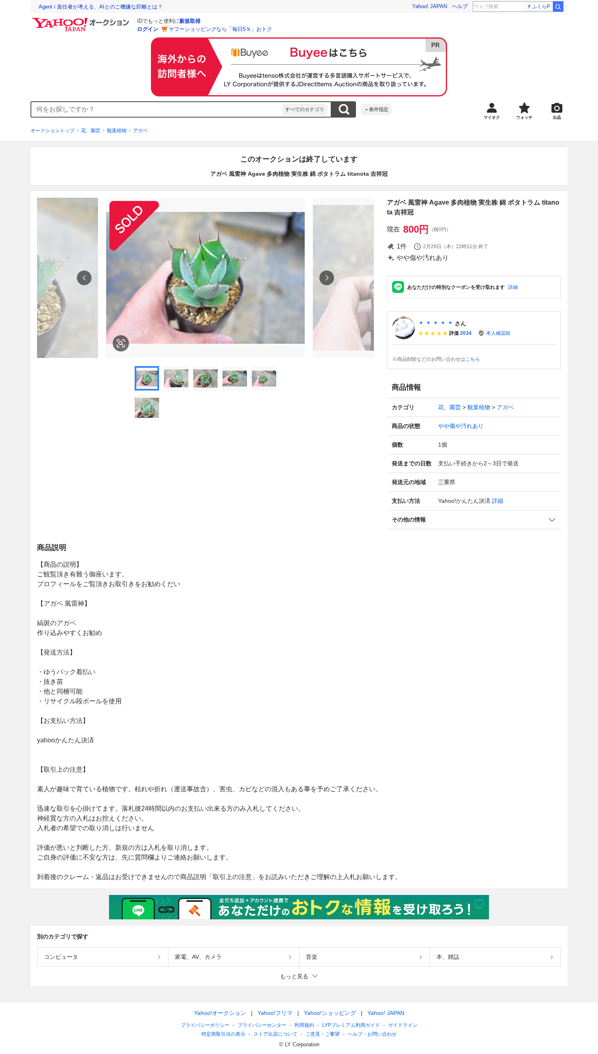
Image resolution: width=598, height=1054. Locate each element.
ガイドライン (402, 1025)
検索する (344, 109)
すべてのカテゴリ (304, 109)
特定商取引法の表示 (223, 1034)
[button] (474, 520)
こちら (472, 359)
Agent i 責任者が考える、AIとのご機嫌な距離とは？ (101, 7)
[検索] (558, 6)
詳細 (513, 287)
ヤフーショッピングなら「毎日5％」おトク (220, 29)
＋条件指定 (376, 109)
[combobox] (156, 109)
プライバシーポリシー (205, 1025)
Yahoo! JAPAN (429, 6)
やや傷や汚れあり (461, 426)
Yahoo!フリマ (275, 1013)
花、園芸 (90, 130)
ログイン (147, 29)
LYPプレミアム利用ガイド (351, 1025)
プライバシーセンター (262, 1025)
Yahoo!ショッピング (330, 1013)
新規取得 (190, 21)
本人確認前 (498, 333)
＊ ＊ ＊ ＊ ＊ (435, 323)
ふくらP (541, 6)
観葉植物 (117, 130)
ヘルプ (460, 6)
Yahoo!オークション (220, 1013)
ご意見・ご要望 (323, 1034)
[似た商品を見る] (121, 343)
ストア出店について (275, 1034)
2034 (465, 333)
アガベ (140, 130)
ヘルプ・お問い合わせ (372, 1034)
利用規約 (304, 1025)
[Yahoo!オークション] (82, 20)
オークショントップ (52, 130)
